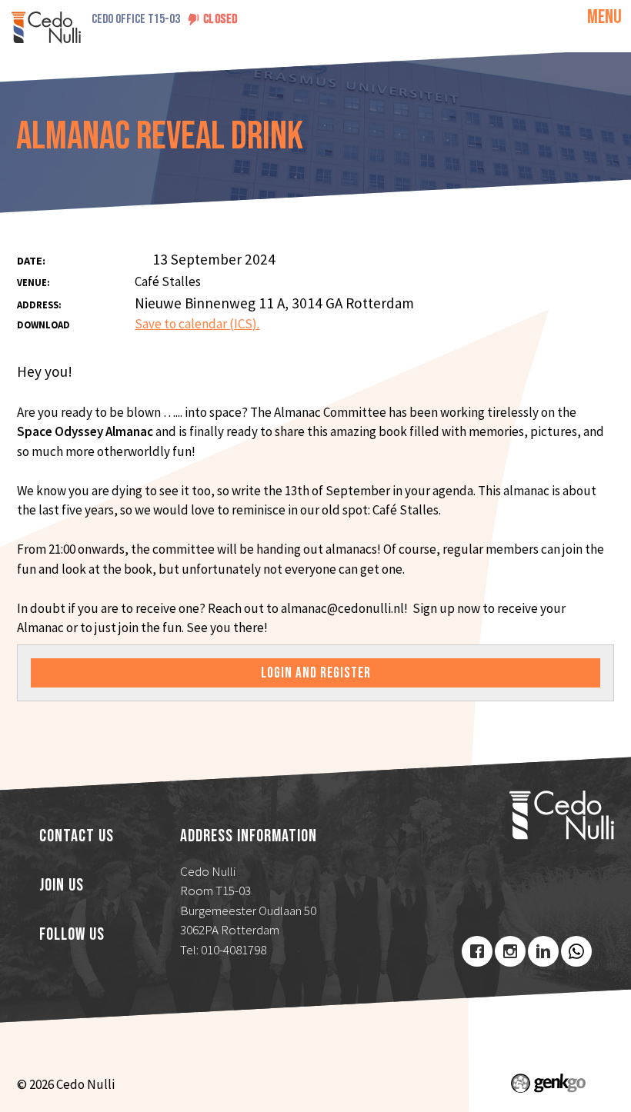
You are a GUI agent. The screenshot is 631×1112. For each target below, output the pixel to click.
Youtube (576, 951)
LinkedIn (543, 951)
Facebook (477, 951)
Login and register (316, 673)
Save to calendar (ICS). (197, 323)
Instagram (510, 951)
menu (604, 17)
